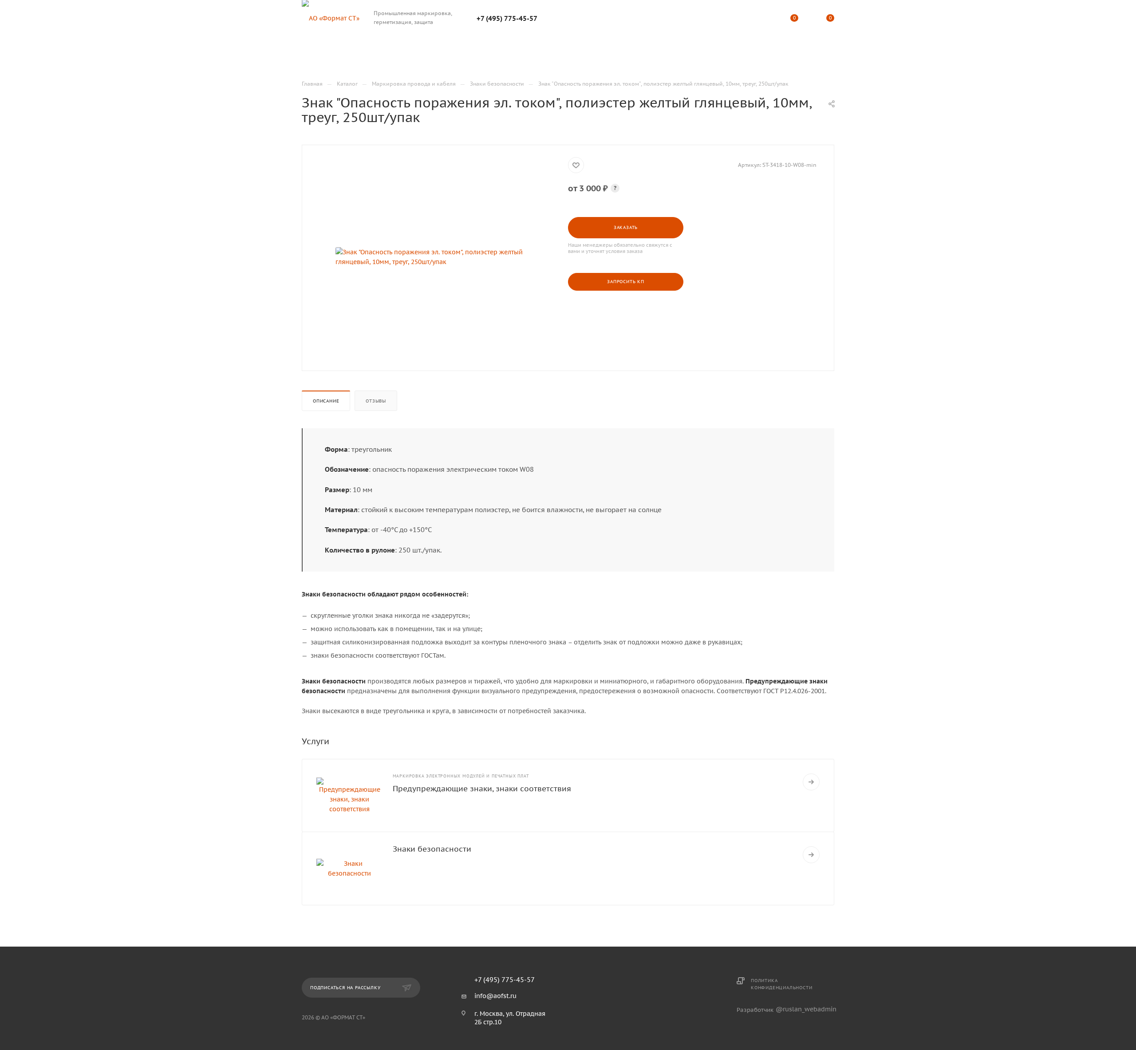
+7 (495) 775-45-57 (507, 18)
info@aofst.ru (495, 996)
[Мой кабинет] (758, 19)
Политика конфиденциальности (781, 984)
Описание (326, 401)
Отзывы (376, 401)
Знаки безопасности (432, 849)
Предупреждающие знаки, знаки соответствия (482, 788)
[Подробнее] (811, 782)
